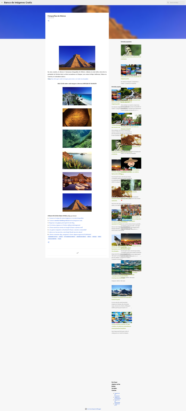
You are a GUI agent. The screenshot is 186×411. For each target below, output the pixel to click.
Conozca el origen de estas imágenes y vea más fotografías (66, 218)
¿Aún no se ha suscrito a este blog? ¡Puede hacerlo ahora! (65, 232)
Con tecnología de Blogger (94, 409)
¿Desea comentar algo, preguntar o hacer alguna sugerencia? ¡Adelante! (70, 234)
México (89, 236)
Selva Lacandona (52, 238)
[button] (48, 21)
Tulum (59, 238)
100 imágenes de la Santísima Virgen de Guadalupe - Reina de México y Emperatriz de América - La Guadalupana (131, 219)
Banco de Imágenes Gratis (18, 2)
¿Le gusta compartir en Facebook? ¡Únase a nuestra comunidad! (67, 230)
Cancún (60, 236)
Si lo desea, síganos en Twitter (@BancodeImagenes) (64, 225)
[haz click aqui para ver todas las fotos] (77, 69)
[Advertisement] (77, 35)
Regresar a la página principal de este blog (61, 223)
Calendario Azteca (52, 236)
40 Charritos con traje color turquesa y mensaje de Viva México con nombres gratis (130, 172)
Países (99, 236)
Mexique (94, 236)
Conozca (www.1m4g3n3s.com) (65, 220)
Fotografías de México (69, 236)
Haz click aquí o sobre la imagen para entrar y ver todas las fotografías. (69, 79)
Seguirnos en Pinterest (118, 398)
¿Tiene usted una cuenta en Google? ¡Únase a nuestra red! (66, 227)
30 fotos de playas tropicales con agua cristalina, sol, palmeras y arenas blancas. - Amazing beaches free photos (122, 326)
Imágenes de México (81, 236)
